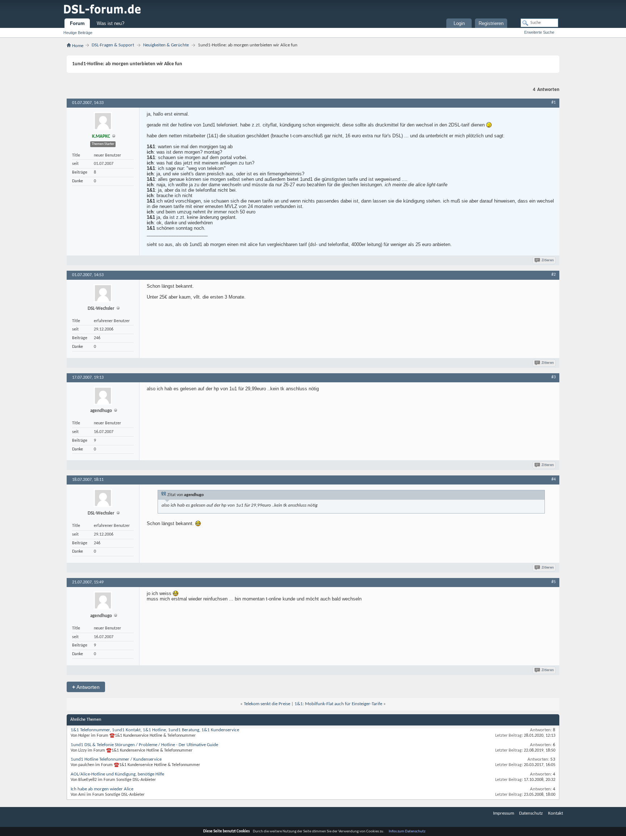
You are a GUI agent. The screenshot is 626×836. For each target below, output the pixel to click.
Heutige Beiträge (77, 32)
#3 (553, 377)
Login (459, 23)
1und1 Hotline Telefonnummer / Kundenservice (116, 759)
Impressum (503, 813)
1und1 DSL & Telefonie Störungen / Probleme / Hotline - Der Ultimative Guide (144, 745)
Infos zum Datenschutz (407, 831)
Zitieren (548, 260)
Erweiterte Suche (539, 32)
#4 (553, 479)
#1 (553, 102)
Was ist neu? (110, 23)
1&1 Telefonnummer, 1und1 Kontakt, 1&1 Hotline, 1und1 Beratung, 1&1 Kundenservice (155, 730)
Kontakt (555, 813)
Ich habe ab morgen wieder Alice (102, 789)
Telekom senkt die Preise (267, 704)
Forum (77, 23)
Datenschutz (531, 813)
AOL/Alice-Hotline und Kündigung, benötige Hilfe (117, 774)
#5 (553, 582)
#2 (553, 275)
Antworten (86, 687)
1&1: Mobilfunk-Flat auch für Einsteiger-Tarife (338, 704)
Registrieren (491, 23)
